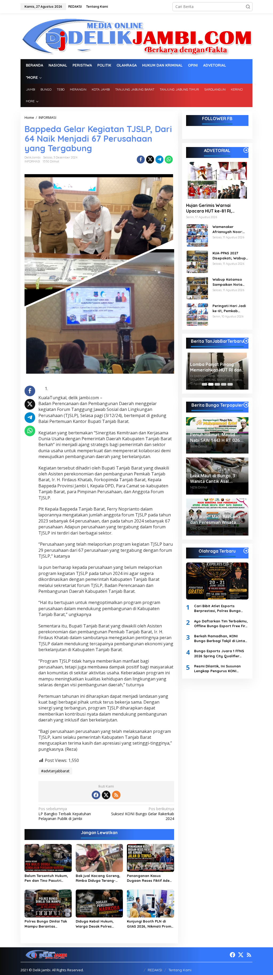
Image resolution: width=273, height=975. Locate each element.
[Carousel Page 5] (230, 384)
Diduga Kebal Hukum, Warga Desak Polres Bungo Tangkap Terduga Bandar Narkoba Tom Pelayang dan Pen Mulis (97, 923)
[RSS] (116, 795)
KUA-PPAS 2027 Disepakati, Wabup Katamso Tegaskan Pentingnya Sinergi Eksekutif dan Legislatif (229, 255)
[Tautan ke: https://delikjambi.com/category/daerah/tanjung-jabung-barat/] (246, 341)
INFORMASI (32, 161)
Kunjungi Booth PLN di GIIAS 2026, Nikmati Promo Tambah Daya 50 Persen (150, 923)
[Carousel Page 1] (204, 384)
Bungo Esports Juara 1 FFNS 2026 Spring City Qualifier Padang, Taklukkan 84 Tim (219, 653)
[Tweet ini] (150, 160)
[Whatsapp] (169, 160)
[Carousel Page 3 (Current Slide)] (217, 384)
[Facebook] (96, 795)
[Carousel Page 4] (223, 384)
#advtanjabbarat (55, 770)
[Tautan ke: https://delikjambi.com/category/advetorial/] (246, 150)
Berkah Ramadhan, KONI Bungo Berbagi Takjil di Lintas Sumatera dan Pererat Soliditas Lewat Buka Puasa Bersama (220, 638)
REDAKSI (155, 970)
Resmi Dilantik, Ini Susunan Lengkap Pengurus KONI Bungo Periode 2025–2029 (217, 668)
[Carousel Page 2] (211, 384)
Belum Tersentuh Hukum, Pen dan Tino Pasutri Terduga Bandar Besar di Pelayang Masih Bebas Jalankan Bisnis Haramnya (47, 878)
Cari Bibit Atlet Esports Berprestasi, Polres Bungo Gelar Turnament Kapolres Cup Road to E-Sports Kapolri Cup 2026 (220, 608)
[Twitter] (106, 795)
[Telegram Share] (159, 160)
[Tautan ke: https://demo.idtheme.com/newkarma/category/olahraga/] (246, 551)
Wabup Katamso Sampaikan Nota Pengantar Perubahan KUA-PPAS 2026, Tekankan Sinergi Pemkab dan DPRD (228, 282)
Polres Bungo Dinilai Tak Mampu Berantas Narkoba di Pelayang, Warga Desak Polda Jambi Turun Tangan (46, 923)
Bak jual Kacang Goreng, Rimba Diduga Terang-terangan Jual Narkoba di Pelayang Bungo (99, 878)
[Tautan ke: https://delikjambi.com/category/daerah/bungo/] (246, 405)
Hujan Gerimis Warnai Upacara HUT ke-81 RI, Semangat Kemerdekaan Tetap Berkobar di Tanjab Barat (212, 208)
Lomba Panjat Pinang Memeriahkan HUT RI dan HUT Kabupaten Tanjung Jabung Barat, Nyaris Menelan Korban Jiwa (202, 367)
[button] (247, 6)
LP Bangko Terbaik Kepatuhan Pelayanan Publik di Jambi (64, 813)
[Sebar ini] (141, 160)
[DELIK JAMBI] (136, 35)
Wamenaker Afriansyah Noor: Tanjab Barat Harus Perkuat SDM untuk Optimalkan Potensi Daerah (230, 229)
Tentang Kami (179, 970)
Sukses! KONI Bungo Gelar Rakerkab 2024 (142, 813)
